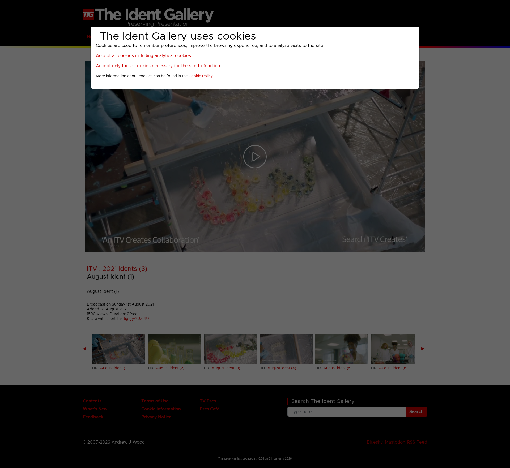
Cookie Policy (201, 76)
